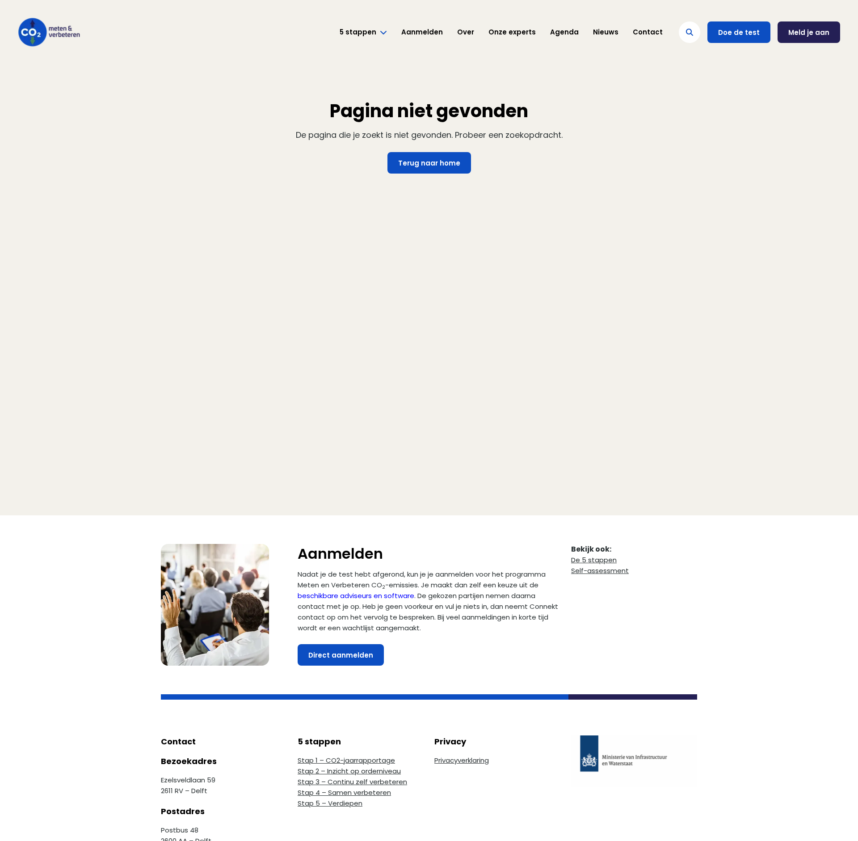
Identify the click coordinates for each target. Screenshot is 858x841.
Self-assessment (600, 570)
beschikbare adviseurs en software (356, 595)
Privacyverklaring (461, 760)
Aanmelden (422, 32)
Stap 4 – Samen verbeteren (344, 792)
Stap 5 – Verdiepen (330, 803)
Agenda (564, 32)
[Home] (49, 32)
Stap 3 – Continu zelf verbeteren (352, 781)
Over (465, 32)
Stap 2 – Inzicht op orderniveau (349, 771)
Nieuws (605, 32)
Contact (648, 32)
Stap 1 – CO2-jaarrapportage (346, 760)
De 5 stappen (594, 560)
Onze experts (512, 32)
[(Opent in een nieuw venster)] (634, 761)
